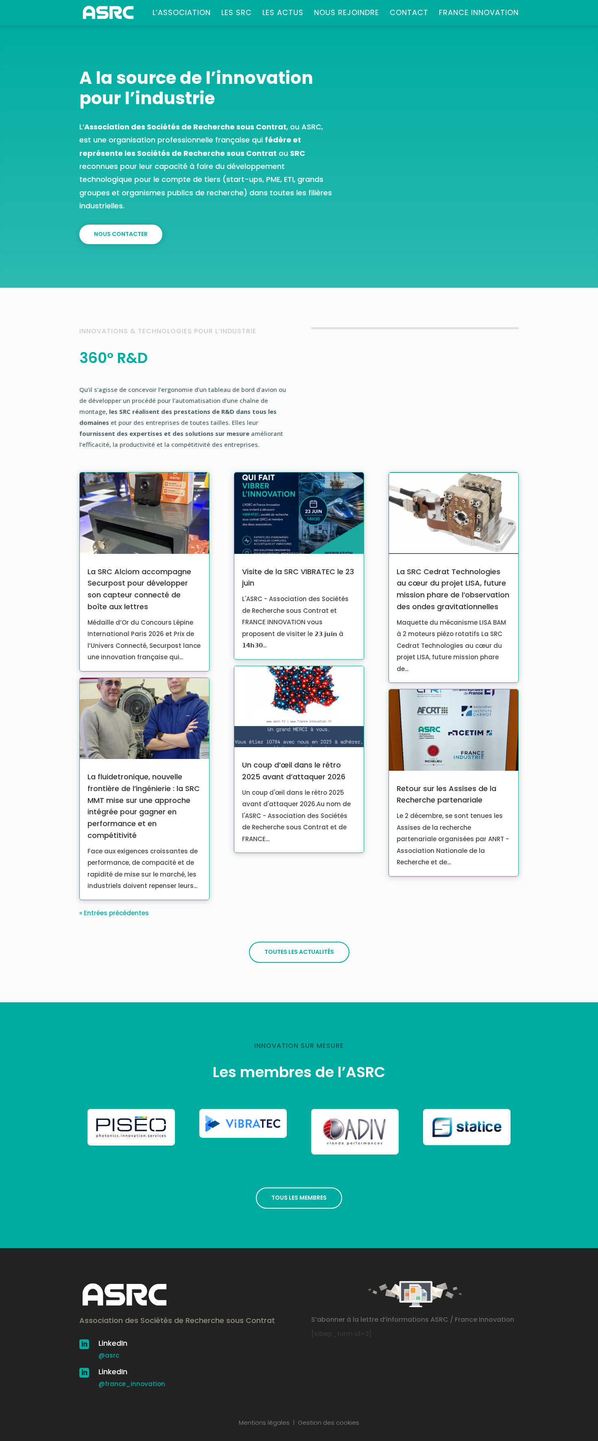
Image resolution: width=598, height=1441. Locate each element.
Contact (409, 13)
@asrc (108, 1355)
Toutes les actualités (299, 952)
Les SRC (236, 13)
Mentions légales (264, 1422)
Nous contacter (121, 234)
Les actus (282, 13)
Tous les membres (299, 1198)
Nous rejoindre (346, 13)
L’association (182, 13)
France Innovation (479, 13)
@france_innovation (131, 1384)
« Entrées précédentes (114, 913)
